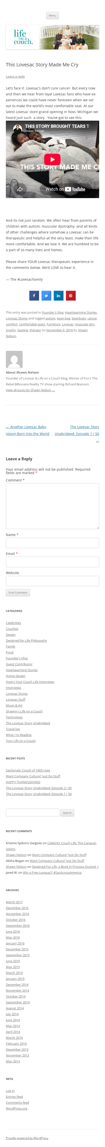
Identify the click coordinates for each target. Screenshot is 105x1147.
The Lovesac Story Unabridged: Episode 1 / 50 (77, 433)
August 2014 (15, 1008)
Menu (52, 15)
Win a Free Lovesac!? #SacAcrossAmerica (52, 872)
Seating (22, 330)
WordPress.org (16, 1108)
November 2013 (17, 1055)
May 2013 (13, 1061)
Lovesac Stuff (15, 699)
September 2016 (18, 925)
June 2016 (13, 931)
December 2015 (17, 949)
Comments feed (17, 1102)
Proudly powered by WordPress (27, 1138)
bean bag (63, 318)
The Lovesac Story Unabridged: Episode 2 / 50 (39, 788)
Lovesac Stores (17, 318)
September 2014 (18, 1002)
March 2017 (14, 902)
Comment (15, 480)
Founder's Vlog (52, 312)
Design (11, 634)
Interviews (13, 687)
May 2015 (13, 967)
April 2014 (13, 1032)
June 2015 (13, 961)
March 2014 (14, 1037)
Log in (10, 1091)
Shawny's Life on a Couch (24, 711)
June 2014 (13, 1020)
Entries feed (14, 1096)
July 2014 (12, 1014)
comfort (12, 324)
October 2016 (15, 919)
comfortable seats (32, 324)
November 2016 (17, 914)
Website (12, 572)
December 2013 (17, 1049)
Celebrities (13, 623)
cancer (92, 318)
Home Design (15, 676)
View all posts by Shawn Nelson (30, 390)
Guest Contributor (19, 664)
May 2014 (13, 1026)
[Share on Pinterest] (71, 299)
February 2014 (16, 1043)
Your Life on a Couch (21, 741)
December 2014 (17, 984)
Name (12, 534)
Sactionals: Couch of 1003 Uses (28, 770)
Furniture (53, 324)
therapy (35, 330)
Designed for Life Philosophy (26, 640)
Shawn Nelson (16, 855)
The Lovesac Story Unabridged (28, 723)
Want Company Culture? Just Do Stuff (33, 776)
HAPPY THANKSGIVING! (23, 782)
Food (9, 652)
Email (12, 553)
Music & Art (14, 705)
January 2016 (15, 943)
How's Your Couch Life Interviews (30, 682)
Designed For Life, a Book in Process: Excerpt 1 (65, 866)
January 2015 (15, 978)
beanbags (79, 318)
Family (10, 646)
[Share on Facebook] (34, 299)
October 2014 (15, 996)
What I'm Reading (19, 735)
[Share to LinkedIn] (58, 299)
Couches (12, 628)
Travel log (13, 729)
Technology (14, 717)
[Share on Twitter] (46, 299)
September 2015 (18, 955)
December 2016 (17, 908)
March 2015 (14, 973)
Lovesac (68, 324)
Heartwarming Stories (81, 312)
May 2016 (13, 937)
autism (50, 318)
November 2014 (17, 990)
